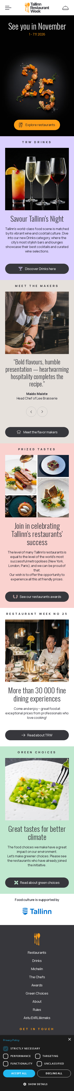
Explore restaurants (40, 125)
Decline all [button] (54, 1073)
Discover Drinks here (40, 269)
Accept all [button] (19, 1073)
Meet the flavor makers (40, 432)
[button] (37, 1084)
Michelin (37, 969)
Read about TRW (39, 735)
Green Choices (37, 993)
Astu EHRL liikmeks (37, 1018)
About (37, 1001)
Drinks (37, 960)
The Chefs (37, 977)
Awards (36, 985)
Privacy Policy (11, 1040)
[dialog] (37, 1063)
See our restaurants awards (40, 596)
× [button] (69, 1039)
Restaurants (37, 952)
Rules (37, 1009)
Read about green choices (39, 882)
